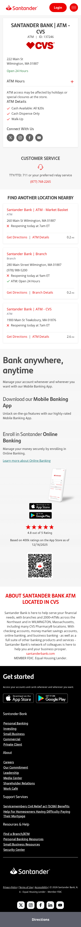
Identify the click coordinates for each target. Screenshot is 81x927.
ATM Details (40, 237)
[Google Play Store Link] (40, 518)
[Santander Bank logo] (21, 7)
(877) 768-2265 (40, 182)
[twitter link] (11, 137)
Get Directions (17, 237)
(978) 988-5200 (17, 270)
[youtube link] (39, 137)
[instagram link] (20, 137)
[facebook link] (29, 137)
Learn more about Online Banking (27, 461)
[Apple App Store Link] (40, 509)
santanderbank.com (40, 654)
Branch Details (42, 292)
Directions (40, 919)
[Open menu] (74, 7)
